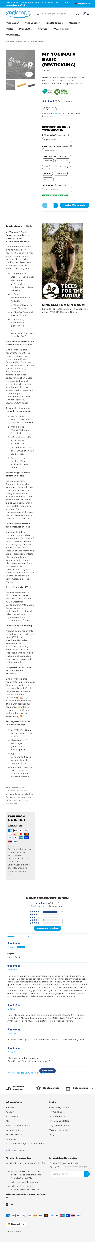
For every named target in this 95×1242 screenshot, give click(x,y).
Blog (51, 1134)
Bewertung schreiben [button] (47, 928)
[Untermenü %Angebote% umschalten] (21, 35)
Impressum (12, 1116)
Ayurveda (42, 29)
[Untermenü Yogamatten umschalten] (20, 23)
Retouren (11, 1139)
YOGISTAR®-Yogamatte (75, 309)
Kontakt (10, 1112)
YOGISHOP (16, 1232)
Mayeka (47, 173)
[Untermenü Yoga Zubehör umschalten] (41, 23)
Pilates (9, 29)
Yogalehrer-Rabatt (59, 1130)
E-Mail (18, 1175)
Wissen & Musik (61, 29)
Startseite (10, 41)
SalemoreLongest (61, 173)
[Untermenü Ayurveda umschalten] (49, 29)
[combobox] (53, 13)
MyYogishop (55, 1112)
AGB (8, 1121)
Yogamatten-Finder (59, 1125)
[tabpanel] (20, 518)
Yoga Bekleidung (54, 23)
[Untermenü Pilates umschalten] (14, 29)
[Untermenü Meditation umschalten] (81, 23)
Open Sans (48, 161)
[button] (88, 14)
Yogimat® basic (51, 140)
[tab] (14, 226)
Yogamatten (12, 23)
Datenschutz (12, 1130)
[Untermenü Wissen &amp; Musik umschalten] (71, 29)
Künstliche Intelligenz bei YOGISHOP (25, 1143)
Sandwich (48, 180)
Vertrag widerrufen (16, 1150)
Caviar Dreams (63, 161)
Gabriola (46, 167)
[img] (13, 943)
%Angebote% (13, 35)
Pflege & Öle (25, 29)
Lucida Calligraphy (62, 167)
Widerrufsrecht (14, 1134)
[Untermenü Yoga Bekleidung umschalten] (64, 23)
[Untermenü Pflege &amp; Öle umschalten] (33, 29)
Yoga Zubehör (32, 23)
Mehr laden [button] (47, 1070)
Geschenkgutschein (60, 1107)
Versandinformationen (18, 1125)
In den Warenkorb (75, 205)
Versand (58, 113)
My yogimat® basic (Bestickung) (30, 41)
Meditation (74, 23)
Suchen (10, 1107)
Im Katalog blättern (60, 1121)
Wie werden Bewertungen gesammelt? (28, 1073)
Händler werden (58, 1116)
